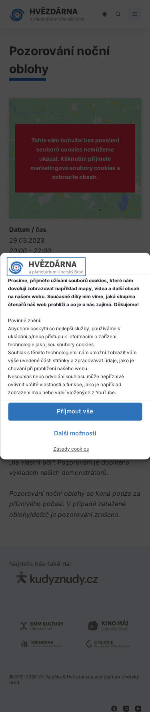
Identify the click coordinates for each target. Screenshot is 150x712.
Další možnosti (75, 433)
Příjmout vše (75, 411)
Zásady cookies (71, 449)
